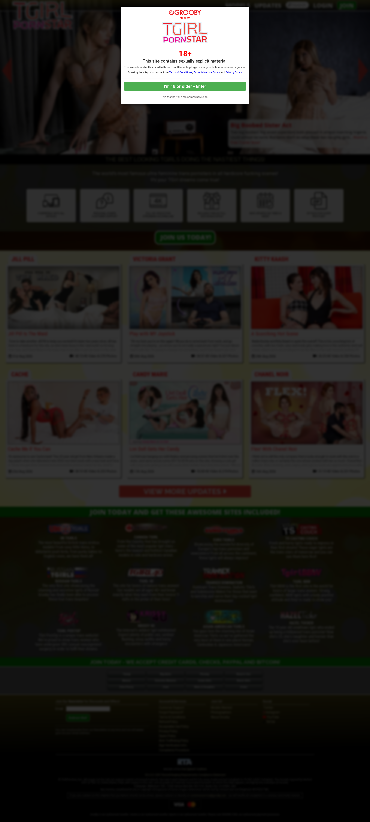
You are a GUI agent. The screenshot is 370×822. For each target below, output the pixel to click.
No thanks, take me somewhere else (185, 97)
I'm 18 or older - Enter (185, 86)
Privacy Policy (234, 72)
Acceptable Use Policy (207, 72)
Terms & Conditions (180, 72)
